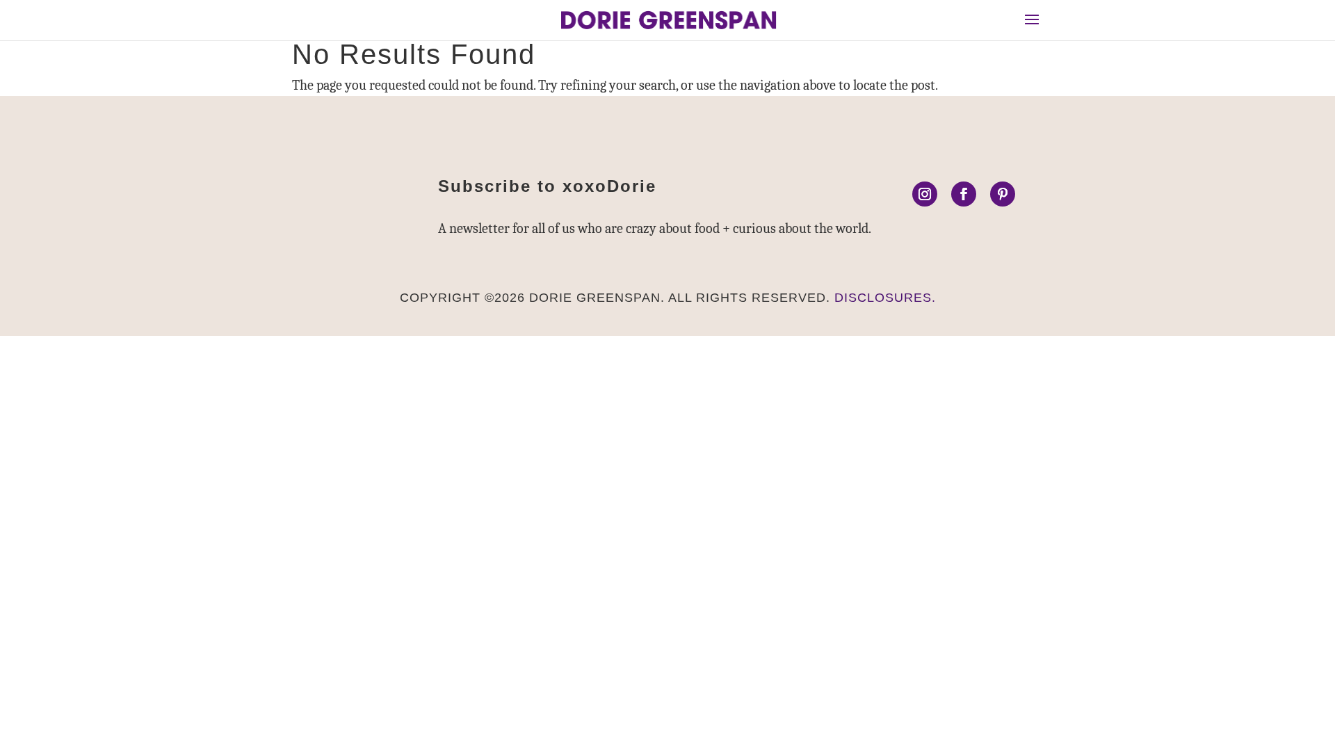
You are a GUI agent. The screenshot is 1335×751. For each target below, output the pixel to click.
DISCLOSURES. (885, 298)
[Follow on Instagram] (924, 194)
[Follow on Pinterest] (1002, 194)
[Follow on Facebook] (963, 194)
